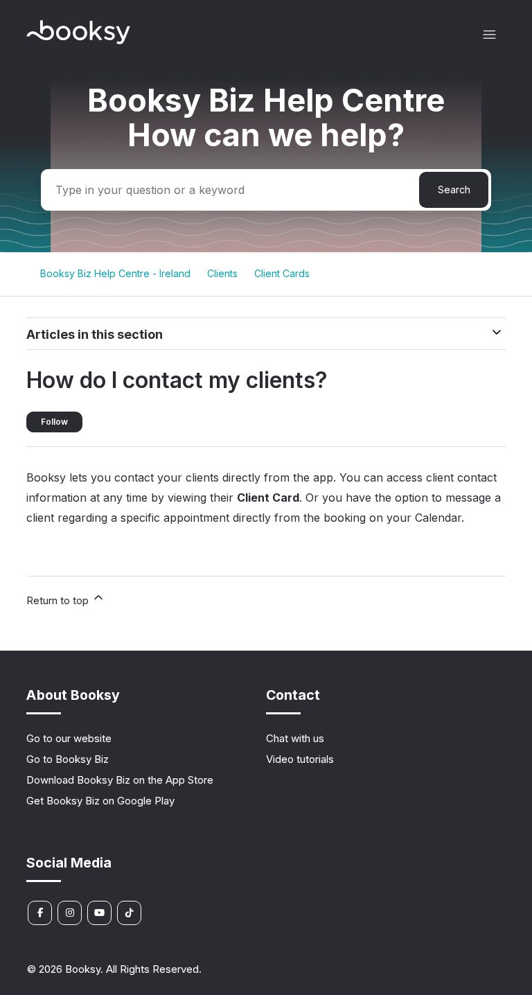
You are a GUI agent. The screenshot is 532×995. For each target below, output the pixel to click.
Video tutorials (300, 759)
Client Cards (282, 273)
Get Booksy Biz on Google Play (100, 800)
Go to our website (69, 738)
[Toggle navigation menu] (489, 35)
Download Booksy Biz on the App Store (119, 779)
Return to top (58, 600)
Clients (222, 273)
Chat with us (295, 738)
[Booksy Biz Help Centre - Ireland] (78, 40)
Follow (54, 421)
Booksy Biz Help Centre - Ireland (115, 273)
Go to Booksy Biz (67, 759)
